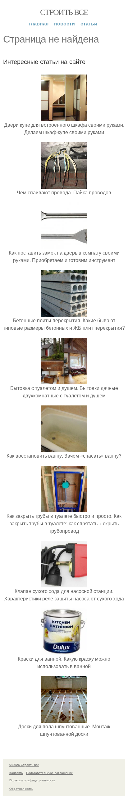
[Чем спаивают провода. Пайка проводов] (64, 184)
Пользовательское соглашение (49, 773)
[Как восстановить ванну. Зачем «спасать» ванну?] (64, 448)
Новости (64, 23)
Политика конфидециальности (32, 780)
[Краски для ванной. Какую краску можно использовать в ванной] (64, 651)
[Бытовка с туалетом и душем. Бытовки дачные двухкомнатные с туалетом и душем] (64, 380)
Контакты (16, 773)
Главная (38, 23)
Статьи (88, 23)
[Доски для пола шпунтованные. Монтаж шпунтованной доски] (64, 718)
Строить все (64, 12)
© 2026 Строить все (24, 764)
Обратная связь (21, 788)
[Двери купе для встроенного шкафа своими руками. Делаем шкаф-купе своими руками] (64, 117)
